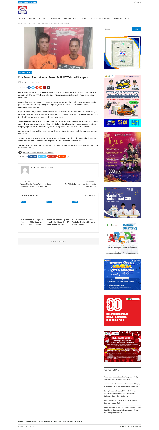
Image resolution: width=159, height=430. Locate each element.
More (126, 19)
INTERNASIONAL (105, 19)
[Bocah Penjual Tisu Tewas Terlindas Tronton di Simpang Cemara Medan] (84, 209)
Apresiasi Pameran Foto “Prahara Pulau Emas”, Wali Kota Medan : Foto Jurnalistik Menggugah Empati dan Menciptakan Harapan (122, 410)
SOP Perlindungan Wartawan (73, 422)
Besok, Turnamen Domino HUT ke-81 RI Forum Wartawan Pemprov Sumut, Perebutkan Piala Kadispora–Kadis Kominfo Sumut (120, 393)
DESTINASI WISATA (71, 19)
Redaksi (21, 422)
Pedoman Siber (31, 422)
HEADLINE (23, 19)
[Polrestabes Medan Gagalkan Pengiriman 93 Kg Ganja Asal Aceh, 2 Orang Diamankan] (33, 209)
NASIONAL (118, 19)
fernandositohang (135, 427)
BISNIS (93, 19)
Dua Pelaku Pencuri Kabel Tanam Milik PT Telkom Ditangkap (38, 152)
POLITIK (32, 19)
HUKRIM (42, 19)
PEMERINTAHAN (54, 19)
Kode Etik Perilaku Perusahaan (50, 422)
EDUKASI (84, 19)
